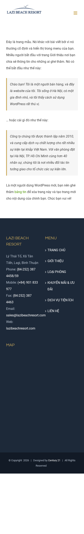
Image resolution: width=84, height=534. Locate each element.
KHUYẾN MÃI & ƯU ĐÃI (61, 286)
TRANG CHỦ (56, 250)
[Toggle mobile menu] (76, 13)
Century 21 (54, 460)
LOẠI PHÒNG (57, 272)
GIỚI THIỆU (55, 261)
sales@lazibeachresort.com (26, 315)
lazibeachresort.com (20, 328)
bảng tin (20, 192)
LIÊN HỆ (53, 311)
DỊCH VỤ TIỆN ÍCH (60, 300)
